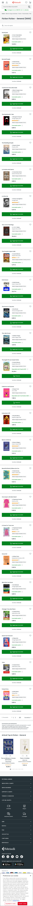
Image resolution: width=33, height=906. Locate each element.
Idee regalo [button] (5, 842)
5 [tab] (16, 769)
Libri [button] (3, 821)
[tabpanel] (8, 752)
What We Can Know (7, 582)
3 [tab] (13, 769)
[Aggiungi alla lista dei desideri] (30, 32)
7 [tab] (19, 769)
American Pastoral (7, 635)
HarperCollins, (15, 229)
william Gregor (16, 335)
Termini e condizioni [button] (8, 796)
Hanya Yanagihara (17, 198)
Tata (3, 662)
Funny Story (5, 689)
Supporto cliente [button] (7, 792)
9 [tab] (22, 769)
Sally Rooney (16, 61)
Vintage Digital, (15, 118)
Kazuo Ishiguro (16, 442)
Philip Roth (15, 638)
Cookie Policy (16, 900)
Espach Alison (16, 145)
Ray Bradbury (16, 415)
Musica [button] (4, 826)
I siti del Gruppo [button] (6, 800)
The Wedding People (7, 143)
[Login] (6, 2)
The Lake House (6, 333)
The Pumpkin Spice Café (8, 251)
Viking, (13, 693)
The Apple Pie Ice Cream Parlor (10, 360)
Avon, (13, 390)
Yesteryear (5, 32)
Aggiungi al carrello (17, 48)
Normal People (6, 59)
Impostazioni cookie (10, 903)
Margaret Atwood (17, 116)
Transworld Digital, (16, 310)
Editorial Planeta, (15, 173)
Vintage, (14, 200)
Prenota (17, 376)
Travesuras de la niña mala (9, 87)
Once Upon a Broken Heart (9, 497)
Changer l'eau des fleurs (9, 609)
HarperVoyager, (15, 417)
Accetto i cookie (22, 903)
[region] (16, 889)
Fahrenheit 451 (6, 413)
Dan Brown (15, 309)
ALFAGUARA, (14, 92)
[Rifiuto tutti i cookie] (30, 875)
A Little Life (5, 196)
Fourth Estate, (15, 36)
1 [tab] (10, 769)
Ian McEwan (16, 585)
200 (20, 717)
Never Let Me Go (6, 440)
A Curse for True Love (8, 525)
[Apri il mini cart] (30, 2)
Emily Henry (16, 691)
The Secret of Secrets (8, 306)
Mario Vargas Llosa (17, 90)
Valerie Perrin (16, 611)
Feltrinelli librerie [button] (7, 779)
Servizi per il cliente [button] (7, 783)
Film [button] (3, 830)
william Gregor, (15, 337)
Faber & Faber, (15, 63)
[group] (16, 10)
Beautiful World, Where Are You (10, 468)
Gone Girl (4, 554)
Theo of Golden (25, 758)
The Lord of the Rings (8, 225)
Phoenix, (14, 147)
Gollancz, (14, 501)
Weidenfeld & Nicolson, (17, 558)
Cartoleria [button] (5, 838)
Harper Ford (16, 389)
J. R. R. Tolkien (16, 227)
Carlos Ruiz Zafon (17, 172)
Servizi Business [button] (6, 787)
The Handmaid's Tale (8, 114)
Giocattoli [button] (5, 834)
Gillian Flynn (16, 556)
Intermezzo (5, 280)
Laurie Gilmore (16, 254)
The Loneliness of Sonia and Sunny (8, 759)
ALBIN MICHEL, (15, 613)
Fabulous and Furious (8, 386)
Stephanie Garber (17, 499)
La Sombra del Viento (8, 169)
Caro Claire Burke (17, 35)
